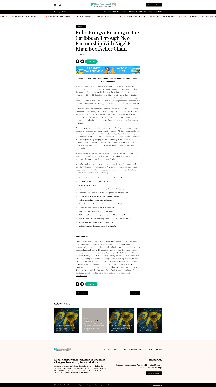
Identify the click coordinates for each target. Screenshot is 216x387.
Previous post (82, 293)
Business (142, 12)
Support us (91, 61)
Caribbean (133, 12)
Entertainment (113, 12)
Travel (124, 12)
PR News (159, 12)
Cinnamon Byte (157, 385)
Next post (135, 293)
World (151, 12)
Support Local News (153, 5)
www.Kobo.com (81, 276)
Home (103, 12)
